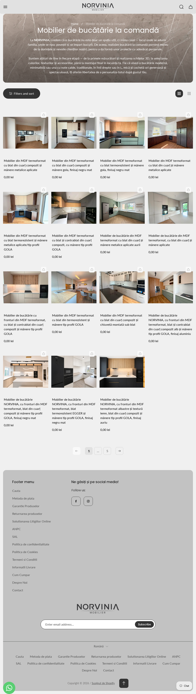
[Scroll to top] (123, 683)
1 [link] (89, 451)
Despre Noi (19, 582)
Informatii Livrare (23, 567)
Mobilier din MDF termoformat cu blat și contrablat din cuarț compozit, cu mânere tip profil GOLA (73, 242)
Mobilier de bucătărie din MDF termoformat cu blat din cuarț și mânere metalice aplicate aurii (121, 240)
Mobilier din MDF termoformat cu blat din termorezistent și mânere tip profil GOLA (73, 319)
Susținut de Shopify (103, 683)
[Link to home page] (98, 609)
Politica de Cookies (25, 552)
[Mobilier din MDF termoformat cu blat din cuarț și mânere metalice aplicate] (170, 132)
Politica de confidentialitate (30, 544)
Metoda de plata (23, 498)
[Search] (181, 7)
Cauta (16, 490)
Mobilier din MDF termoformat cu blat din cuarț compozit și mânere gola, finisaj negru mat (73, 165)
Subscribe (144, 624)
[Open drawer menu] (5, 6)
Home (74, 23)
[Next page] (119, 451)
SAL (15, 536)
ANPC (16, 529)
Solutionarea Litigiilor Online (31, 521)
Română (99, 646)
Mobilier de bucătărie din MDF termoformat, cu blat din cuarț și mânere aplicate (170, 240)
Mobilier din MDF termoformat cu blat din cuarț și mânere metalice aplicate (169, 165)
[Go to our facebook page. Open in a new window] (76, 501)
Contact (17, 590)
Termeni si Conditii (24, 559)
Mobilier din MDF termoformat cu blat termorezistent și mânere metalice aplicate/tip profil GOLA (25, 242)
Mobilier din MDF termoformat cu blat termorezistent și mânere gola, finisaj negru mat (122, 165)
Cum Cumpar (21, 575)
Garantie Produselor (25, 506)
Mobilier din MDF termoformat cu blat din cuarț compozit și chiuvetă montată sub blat (121, 319)
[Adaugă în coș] (44, 115)
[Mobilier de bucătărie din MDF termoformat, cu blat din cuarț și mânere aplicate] (170, 207)
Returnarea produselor (27, 513)
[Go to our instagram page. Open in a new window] (88, 501)
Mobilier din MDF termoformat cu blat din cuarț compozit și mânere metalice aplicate (25, 165)
